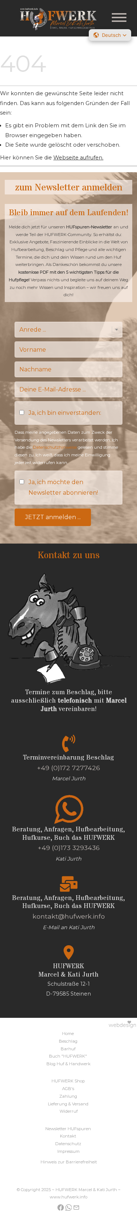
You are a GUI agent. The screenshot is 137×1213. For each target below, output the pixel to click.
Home (68, 1033)
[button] (110, 35)
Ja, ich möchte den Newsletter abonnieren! (63, 488)
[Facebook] (60, 1207)
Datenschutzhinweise (55, 447)
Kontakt (68, 1136)
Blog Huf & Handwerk (68, 1063)
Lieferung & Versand (68, 1103)
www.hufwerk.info (68, 1197)
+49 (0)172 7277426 (68, 768)
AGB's (68, 1088)
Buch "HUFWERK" (68, 1056)
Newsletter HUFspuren (68, 1128)
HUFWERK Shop (68, 1080)
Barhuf (68, 1048)
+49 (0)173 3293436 (69, 847)
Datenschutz (68, 1143)
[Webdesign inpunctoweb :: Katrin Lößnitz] (68, 1024)
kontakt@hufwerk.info (69, 916)
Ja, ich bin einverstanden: (64, 412)
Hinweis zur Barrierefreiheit (69, 1161)
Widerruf (69, 1111)
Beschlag (68, 1041)
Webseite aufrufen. (78, 157)
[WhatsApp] (68, 1207)
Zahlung (68, 1096)
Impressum (68, 1151)
